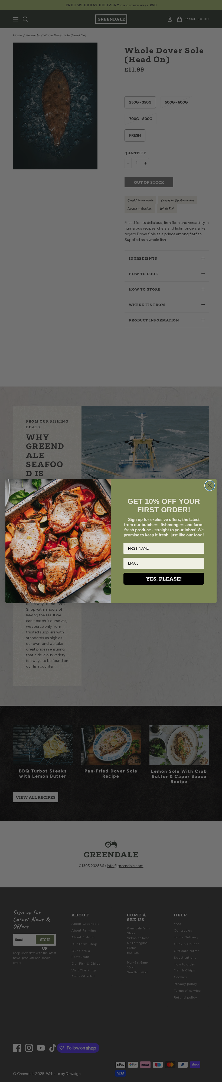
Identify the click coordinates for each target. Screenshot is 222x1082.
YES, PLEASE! (164, 578)
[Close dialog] (209, 485)
